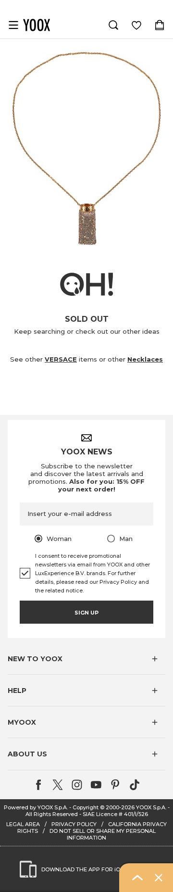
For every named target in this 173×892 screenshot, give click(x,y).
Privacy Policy (118, 581)
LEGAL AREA (23, 824)
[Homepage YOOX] (36, 25)
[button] (86, 659)
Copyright (86, 807)
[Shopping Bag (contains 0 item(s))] (159, 25)
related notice (64, 590)
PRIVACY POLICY (74, 824)
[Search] (113, 25)
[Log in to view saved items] (136, 25)
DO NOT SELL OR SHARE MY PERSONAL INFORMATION (102, 834)
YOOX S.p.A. (151, 807)
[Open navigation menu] (13, 25)
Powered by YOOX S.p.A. (36, 807)
